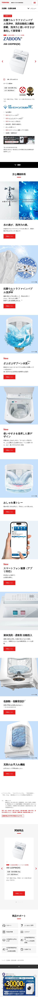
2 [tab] (18, 902)
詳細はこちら (9, 236)
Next (35, 61)
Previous (2, 61)
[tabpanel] (19, 869)
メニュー (33, 8)
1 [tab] (16, 902)
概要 (19, 165)
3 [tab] (20, 902)
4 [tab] (22, 902)
